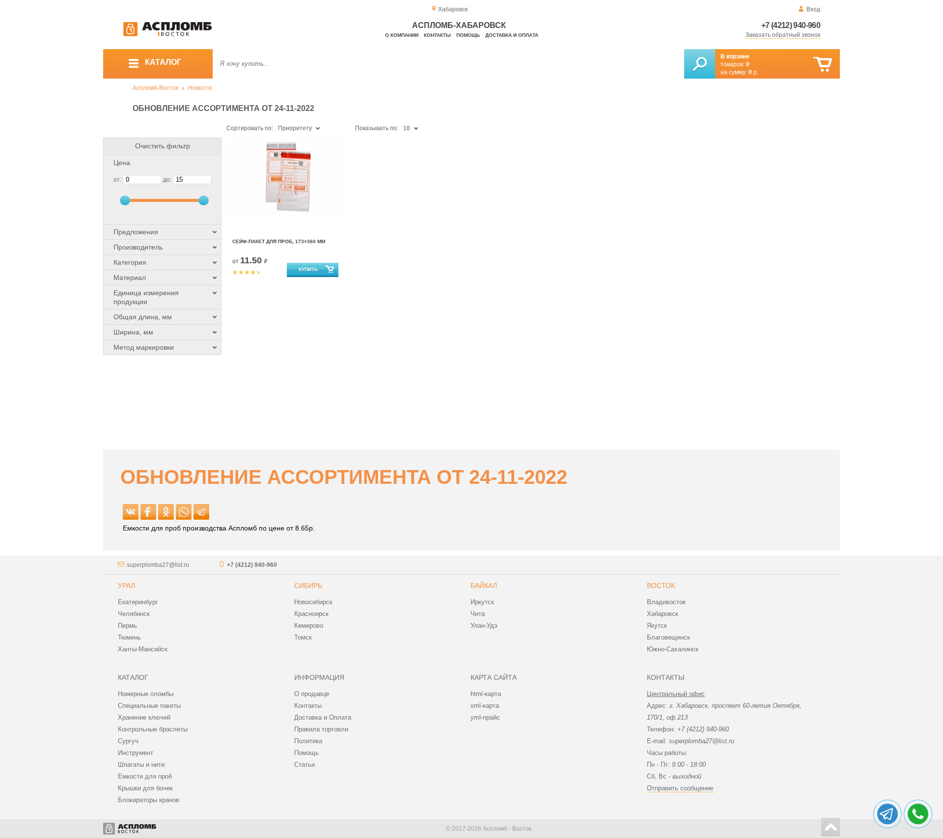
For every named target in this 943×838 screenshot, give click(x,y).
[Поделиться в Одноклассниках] (166, 512)
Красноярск (311, 613)
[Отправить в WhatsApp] (184, 512)
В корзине (735, 56)
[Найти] (699, 64)
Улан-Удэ (484, 625)
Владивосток (666, 602)
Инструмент (135, 752)
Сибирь (308, 585)
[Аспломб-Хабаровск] (167, 34)
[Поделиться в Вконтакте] (131, 512)
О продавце (311, 694)
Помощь (468, 35)
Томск (303, 637)
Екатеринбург (138, 602)
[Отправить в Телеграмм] (201, 512)
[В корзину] (822, 64)
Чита (478, 613)
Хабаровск (662, 613)
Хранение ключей (144, 717)
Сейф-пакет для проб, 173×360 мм (278, 241)
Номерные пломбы (145, 694)
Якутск (657, 625)
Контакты (437, 35)
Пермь (127, 625)
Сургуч (128, 741)
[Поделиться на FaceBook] (148, 512)
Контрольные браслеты (153, 729)
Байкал (484, 585)
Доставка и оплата (511, 35)
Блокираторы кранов (148, 800)
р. (753, 72)
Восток (661, 585)
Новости (200, 87)
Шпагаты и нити (141, 764)
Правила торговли (321, 729)
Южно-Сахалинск (672, 649)
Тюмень (129, 637)
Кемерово (308, 625)
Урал (126, 585)
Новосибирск (313, 602)
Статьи (304, 764)
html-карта (486, 694)
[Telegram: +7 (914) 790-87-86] (887, 814)
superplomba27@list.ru (158, 564)
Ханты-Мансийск (142, 649)
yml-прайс (485, 717)
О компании (401, 35)
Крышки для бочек (145, 788)
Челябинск (134, 613)
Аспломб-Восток (155, 87)
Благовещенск (668, 637)
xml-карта (485, 705)
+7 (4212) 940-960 (790, 25)
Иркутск (482, 602)
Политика (308, 741)
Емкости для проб (145, 776)
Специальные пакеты (149, 705)
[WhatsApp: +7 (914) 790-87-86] (918, 814)
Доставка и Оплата (322, 717)
